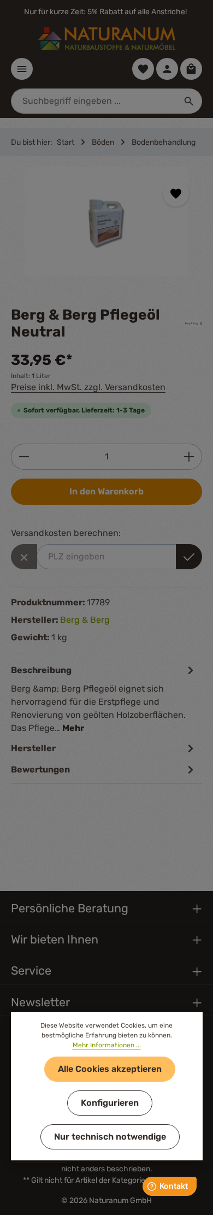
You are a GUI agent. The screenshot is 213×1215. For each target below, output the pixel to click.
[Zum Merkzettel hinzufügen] (176, 193)
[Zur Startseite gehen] (106, 38)
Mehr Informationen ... (107, 1045)
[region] (106, 231)
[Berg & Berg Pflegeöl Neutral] (106, 221)
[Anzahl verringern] (24, 457)
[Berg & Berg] (193, 323)
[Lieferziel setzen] (189, 556)
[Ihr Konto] (167, 69)
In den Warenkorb (106, 491)
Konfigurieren (110, 1103)
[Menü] (22, 69)
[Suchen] (189, 101)
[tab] (104, 698)
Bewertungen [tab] (40, 769)
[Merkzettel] (143, 69)
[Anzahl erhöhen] (189, 457)
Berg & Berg (85, 620)
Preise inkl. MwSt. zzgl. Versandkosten (88, 387)
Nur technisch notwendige (110, 1136)
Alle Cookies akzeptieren (110, 1069)
